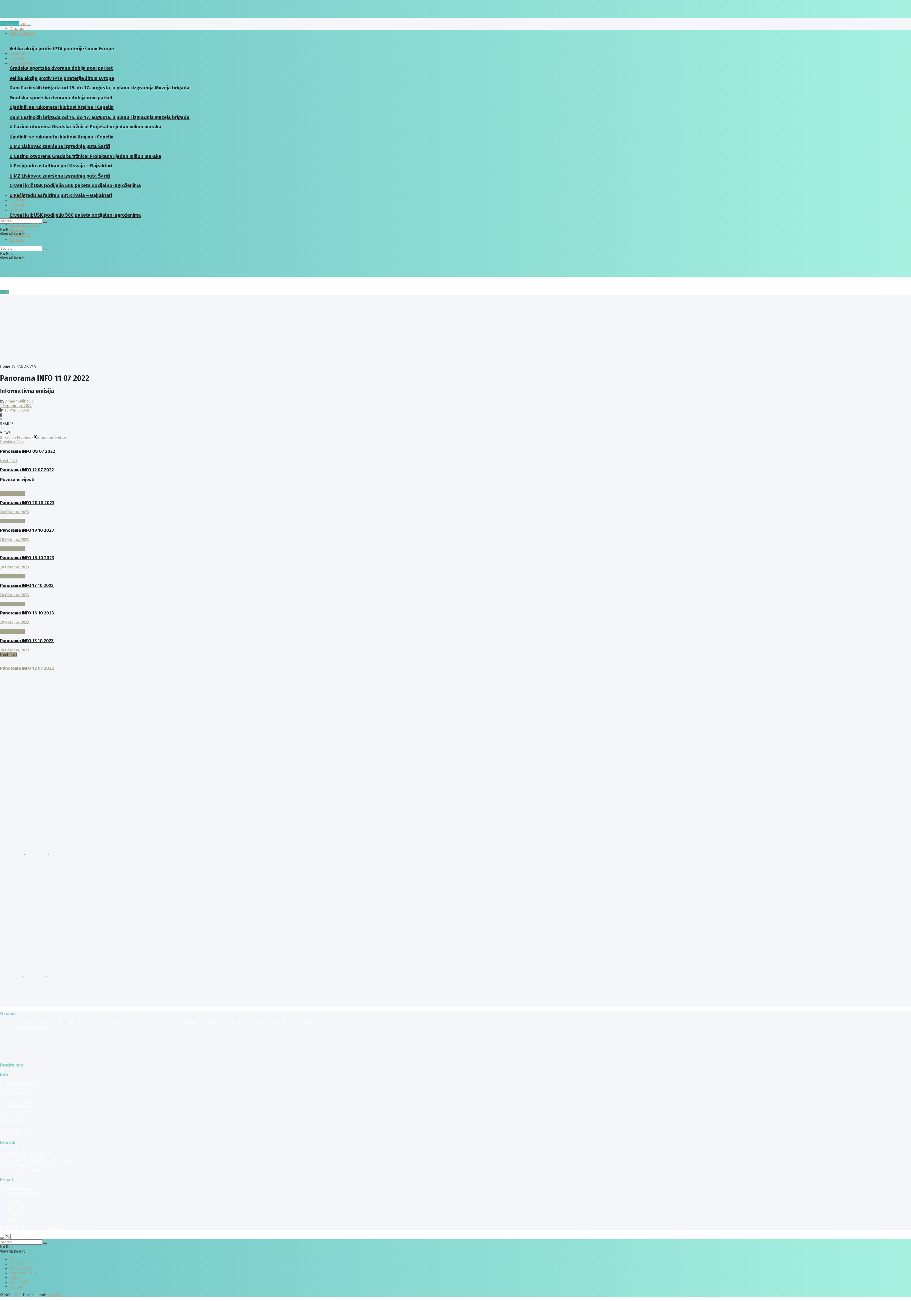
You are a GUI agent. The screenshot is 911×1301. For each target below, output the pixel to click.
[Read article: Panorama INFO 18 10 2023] (159, 544)
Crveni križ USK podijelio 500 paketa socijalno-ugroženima (75, 215)
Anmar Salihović (19, 401)
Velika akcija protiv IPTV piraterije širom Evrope (61, 48)
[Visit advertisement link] (12, 823)
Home (5, 366)
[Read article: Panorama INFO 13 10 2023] (159, 627)
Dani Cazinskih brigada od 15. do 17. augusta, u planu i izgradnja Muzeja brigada (99, 88)
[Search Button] (45, 222)
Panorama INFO (24, 224)
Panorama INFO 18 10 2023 (27, 557)
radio (4, 292)
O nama (16, 1210)
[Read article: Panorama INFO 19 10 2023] (159, 516)
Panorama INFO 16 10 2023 (27, 613)
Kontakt (17, 210)
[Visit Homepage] (37, 16)
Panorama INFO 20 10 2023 (27, 502)
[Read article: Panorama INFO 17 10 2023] (159, 571)
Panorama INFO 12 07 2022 (27, 668)
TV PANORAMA (23, 366)
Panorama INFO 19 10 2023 (27, 530)
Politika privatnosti (26, 1219)
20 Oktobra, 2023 (14, 512)
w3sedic (55, 1228)
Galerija (16, 200)
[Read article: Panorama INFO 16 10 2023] (159, 599)
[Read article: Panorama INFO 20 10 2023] (159, 489)
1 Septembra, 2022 (16, 405)
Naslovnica (20, 23)
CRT (16, 1228)
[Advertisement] (455, 328)
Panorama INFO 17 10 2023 (27, 585)
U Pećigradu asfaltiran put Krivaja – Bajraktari (60, 195)
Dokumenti (20, 234)
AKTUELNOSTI (22, 63)
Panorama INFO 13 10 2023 (27, 640)
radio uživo (9, 23)
